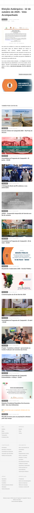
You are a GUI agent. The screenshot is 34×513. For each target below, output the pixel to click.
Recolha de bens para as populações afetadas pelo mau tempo (16, 417)
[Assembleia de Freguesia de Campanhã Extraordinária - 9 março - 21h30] (17, 362)
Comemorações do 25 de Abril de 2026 (14, 294)
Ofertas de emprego (23, 484)
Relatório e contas (23, 457)
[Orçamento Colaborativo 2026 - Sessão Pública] (17, 256)
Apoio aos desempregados (25, 480)
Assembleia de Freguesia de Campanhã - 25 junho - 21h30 (15, 159)
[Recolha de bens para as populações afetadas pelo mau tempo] (17, 411)
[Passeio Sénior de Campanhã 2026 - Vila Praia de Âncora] (17, 118)
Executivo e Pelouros (6, 449)
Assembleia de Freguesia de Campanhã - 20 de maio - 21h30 (16, 242)
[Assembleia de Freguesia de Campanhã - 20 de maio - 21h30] (17, 228)
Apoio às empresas (23, 482)
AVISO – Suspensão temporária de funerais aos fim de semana (16, 214)
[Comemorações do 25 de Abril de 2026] (17, 281)
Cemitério (4, 482)
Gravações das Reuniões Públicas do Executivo (7, 454)
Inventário (21, 459)
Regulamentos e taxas (24, 453)
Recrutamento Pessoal (24, 461)
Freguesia (4, 128)
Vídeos (20, 433)
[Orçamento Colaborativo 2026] (17, 85)
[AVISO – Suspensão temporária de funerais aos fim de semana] (17, 200)
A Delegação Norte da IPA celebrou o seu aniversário (14, 186)
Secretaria (4, 478)
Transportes (4, 435)
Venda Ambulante (6, 488)
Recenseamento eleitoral (7, 484)
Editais (20, 451)
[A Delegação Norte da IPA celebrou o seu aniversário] (17, 173)
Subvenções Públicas (23, 471)
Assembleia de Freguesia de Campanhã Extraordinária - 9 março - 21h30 (14, 376)
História (3, 429)
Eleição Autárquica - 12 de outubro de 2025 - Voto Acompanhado (16, 12)
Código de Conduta (23, 463)
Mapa (3, 431)
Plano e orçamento (23, 455)
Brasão (20, 429)
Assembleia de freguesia (7, 451)
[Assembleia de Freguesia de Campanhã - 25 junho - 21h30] (17, 145)
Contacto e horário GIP (24, 486)
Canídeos (4, 480)
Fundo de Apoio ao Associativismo (23, 468)
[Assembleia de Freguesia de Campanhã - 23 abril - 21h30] (17, 307)
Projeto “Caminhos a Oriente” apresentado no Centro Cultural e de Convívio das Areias (16, 348)
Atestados (4, 486)
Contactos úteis (5, 437)
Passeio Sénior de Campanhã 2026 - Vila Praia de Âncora (17, 131)
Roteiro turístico (5, 433)
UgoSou (20, 501)
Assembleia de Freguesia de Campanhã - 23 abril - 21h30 (17, 321)
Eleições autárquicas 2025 (25, 74)
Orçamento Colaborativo (24, 465)
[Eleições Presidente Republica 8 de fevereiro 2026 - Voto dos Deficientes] (17, 390)
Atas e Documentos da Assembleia (24, 448)
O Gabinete (21, 478)
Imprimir (31, 19)
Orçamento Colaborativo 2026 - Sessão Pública (16, 268)
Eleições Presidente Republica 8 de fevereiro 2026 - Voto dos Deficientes (16, 404)
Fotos (20, 431)
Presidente (4, 447)
